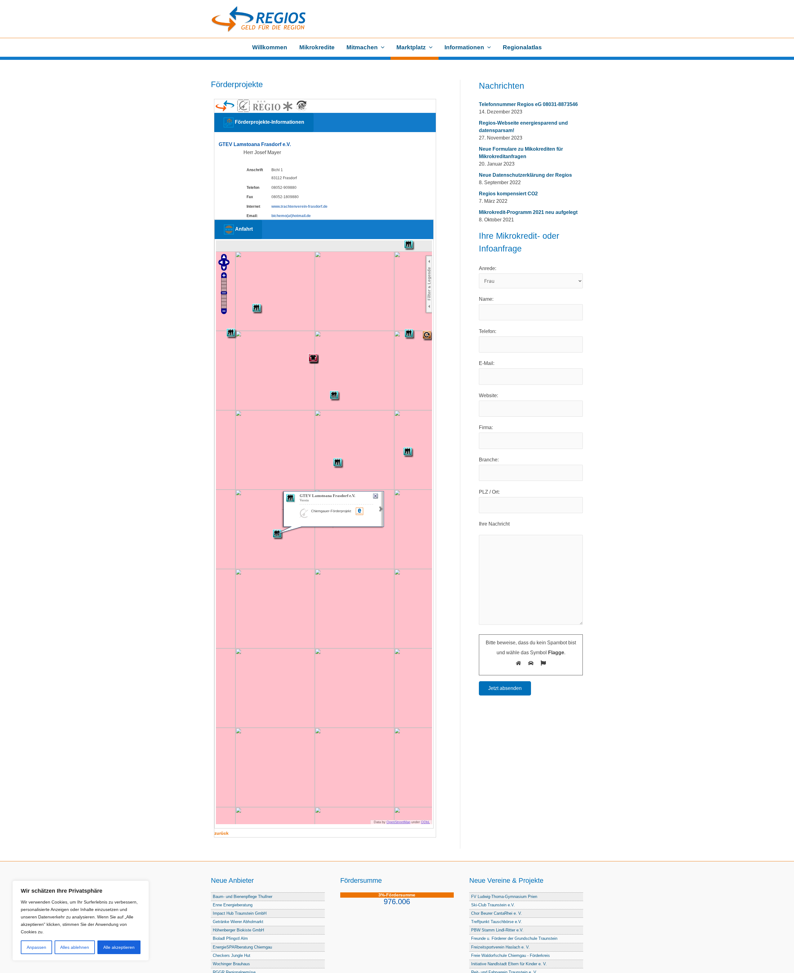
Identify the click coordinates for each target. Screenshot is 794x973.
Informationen (464, 47)
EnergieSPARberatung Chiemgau (242, 947)
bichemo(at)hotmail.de (291, 216)
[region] (80, 921)
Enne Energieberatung (232, 905)
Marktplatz (411, 47)
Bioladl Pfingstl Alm (230, 938)
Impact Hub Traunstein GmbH (239, 913)
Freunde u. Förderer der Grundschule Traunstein (514, 938)
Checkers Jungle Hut (231, 955)
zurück (221, 833)
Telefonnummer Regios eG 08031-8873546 (528, 104)
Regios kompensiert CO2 (508, 193)
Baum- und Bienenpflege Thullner (242, 896)
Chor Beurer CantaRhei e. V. (496, 913)
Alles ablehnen (74, 947)
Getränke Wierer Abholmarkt (238, 921)
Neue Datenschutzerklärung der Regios (525, 175)
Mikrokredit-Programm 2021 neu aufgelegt (528, 212)
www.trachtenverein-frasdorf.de (299, 206)
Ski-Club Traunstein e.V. (493, 905)
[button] (381, 47)
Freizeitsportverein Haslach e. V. (500, 947)
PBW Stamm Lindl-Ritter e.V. (497, 930)
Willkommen (269, 47)
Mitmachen (362, 47)
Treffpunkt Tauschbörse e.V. (496, 921)
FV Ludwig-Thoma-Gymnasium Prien (504, 896)
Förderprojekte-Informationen (269, 122)
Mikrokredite (317, 47)
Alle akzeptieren (119, 947)
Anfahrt (243, 229)
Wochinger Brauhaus (231, 964)
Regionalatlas (522, 47)
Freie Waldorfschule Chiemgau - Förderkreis (510, 955)
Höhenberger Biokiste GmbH (238, 930)
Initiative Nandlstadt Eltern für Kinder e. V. (509, 964)
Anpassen (36, 947)
